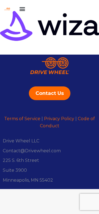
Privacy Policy (59, 118)
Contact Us (49, 93)
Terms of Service (22, 118)
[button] (22, 8)
